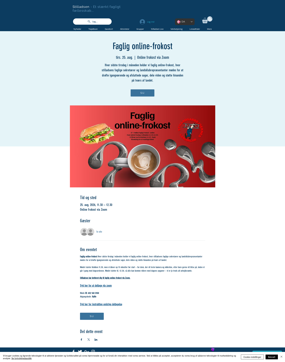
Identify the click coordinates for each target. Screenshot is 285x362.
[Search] (212, 17)
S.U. (142, 92)
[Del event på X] (88, 339)
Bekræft (271, 356)
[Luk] (281, 357)
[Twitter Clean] (80, 351)
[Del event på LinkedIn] (96, 339)
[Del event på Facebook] (81, 339)
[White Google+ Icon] (86, 351)
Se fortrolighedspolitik (21, 358)
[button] (207, 19)
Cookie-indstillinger (252, 356)
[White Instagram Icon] (93, 351)
